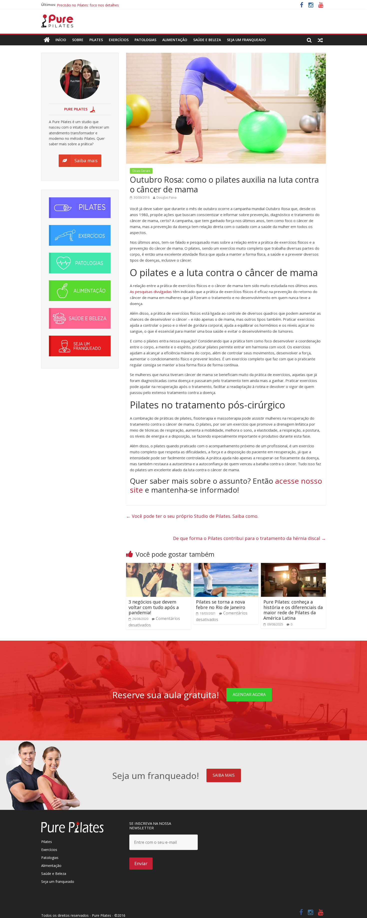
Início (60, 39)
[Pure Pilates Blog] (57, 17)
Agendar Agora (249, 694)
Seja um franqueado (57, 881)
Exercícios (119, 39)
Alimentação (174, 39)
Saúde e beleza (207, 39)
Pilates (96, 39)
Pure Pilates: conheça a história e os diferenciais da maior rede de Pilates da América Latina (293, 610)
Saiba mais (224, 775)
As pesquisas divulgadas (151, 291)
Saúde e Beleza (53, 873)
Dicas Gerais (141, 171)
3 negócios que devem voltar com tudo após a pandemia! (154, 607)
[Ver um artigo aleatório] (320, 40)
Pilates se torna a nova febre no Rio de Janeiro (220, 604)
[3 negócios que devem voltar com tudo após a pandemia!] (158, 566)
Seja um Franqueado (246, 39)
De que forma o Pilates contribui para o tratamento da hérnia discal (249, 538)
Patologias (145, 39)
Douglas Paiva (167, 197)
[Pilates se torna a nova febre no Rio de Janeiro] (225, 566)
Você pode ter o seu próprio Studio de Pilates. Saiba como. (192, 516)
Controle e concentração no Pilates (85, 4)
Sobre (77, 39)
